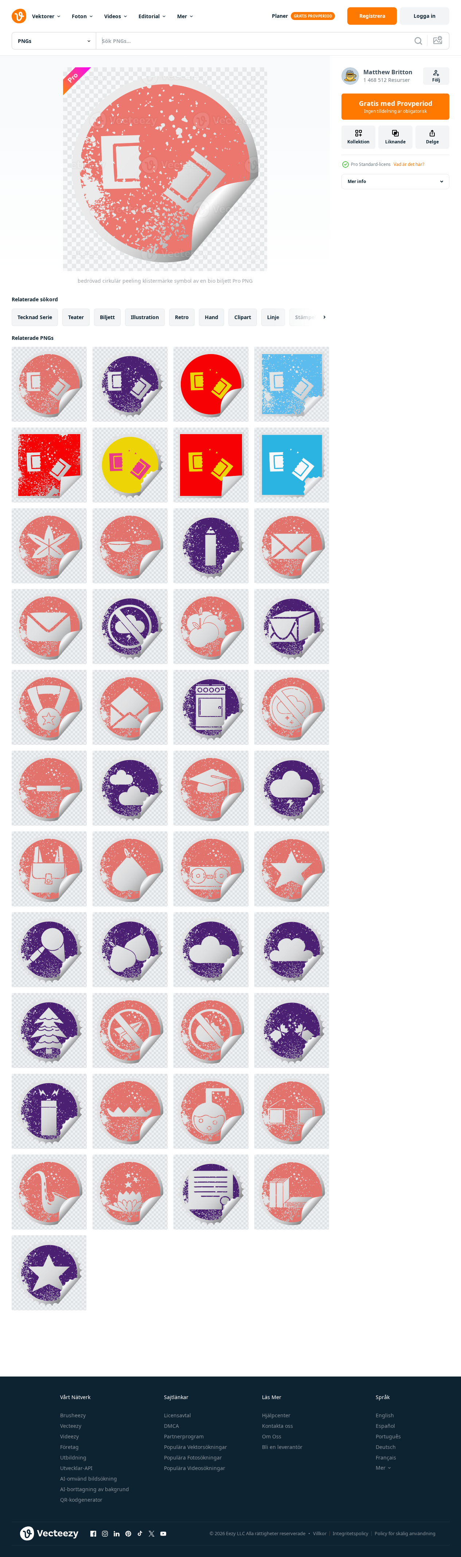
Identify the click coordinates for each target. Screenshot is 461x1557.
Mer (182, 16)
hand (211, 317)
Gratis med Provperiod (395, 106)
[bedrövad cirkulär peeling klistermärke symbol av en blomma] (130, 1192)
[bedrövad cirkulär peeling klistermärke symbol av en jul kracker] (291, 1030)
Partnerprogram (184, 1436)
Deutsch (386, 1446)
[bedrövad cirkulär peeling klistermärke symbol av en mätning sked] (130, 545)
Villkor (320, 1533)
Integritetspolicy (350, 1533)
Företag (69, 1446)
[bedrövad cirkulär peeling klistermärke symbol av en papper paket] (291, 626)
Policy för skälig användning (405, 1533)
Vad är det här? (409, 164)
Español (385, 1425)
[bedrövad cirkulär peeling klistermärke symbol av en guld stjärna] (291, 868)
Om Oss (271, 1436)
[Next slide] (318, 317)
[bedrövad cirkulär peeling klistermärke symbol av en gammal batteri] (49, 1111)
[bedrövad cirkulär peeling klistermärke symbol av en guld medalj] (49, 707)
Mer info (357, 181)
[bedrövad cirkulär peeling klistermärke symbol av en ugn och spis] (211, 707)
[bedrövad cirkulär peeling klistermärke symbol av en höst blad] (49, 545)
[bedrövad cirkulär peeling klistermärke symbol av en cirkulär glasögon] (291, 1111)
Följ (436, 80)
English (385, 1415)
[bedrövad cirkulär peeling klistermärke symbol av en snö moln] (130, 788)
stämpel (305, 317)
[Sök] (418, 40)
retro (182, 317)
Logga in (424, 15)
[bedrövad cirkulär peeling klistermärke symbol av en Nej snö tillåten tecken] (291, 707)
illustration (145, 317)
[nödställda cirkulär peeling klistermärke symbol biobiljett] (130, 384)
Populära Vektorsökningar (195, 1446)
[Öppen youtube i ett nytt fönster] (163, 1533)
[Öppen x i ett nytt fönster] (152, 1533)
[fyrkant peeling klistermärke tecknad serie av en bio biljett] (211, 465)
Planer (280, 15)
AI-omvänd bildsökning (88, 1478)
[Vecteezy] (19, 16)
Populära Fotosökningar (193, 1457)
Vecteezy (70, 1425)
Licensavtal (177, 1415)
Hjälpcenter (276, 1415)
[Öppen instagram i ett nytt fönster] (105, 1533)
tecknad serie (34, 317)
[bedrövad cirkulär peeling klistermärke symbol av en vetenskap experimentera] (211, 1111)
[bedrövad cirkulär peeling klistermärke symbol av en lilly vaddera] (130, 1111)
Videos (112, 16)
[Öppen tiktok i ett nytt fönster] (140, 1533)
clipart (242, 317)
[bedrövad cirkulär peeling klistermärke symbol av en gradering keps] (211, 788)
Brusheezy (73, 1415)
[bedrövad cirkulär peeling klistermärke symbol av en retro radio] (211, 868)
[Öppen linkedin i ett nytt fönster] (117, 1533)
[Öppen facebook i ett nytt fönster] (93, 1533)
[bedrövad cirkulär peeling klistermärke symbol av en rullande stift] (49, 788)
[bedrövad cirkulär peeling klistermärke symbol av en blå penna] (211, 545)
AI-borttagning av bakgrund (94, 1489)
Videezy (69, 1436)
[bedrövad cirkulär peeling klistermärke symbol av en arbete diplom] (211, 1192)
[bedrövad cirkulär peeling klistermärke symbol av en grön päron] (130, 868)
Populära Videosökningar (194, 1468)
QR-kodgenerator (81, 1499)
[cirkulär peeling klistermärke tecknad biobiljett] (211, 384)
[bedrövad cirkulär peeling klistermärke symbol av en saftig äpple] (211, 626)
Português (388, 1436)
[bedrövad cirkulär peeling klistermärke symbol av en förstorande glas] (49, 949)
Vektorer (43, 16)
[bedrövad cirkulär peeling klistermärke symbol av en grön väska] (49, 868)
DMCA (171, 1425)
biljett (107, 317)
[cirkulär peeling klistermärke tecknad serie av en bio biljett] (130, 465)
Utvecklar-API (76, 1468)
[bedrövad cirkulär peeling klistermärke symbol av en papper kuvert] (291, 545)
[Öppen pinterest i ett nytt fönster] (128, 1533)
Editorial (149, 16)
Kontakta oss (277, 1425)
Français (386, 1457)
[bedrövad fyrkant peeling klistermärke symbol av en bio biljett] (291, 384)
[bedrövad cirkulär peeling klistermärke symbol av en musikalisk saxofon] (49, 1192)
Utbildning (73, 1457)
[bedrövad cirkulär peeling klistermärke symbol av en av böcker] (291, 1192)
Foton (79, 16)
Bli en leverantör (282, 1446)
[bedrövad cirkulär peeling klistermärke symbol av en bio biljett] (49, 384)
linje (273, 317)
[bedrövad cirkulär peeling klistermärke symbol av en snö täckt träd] (49, 1030)
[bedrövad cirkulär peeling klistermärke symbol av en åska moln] (291, 788)
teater (76, 317)
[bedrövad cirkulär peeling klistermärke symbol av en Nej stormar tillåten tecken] (130, 626)
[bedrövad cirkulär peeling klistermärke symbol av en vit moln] (211, 949)
